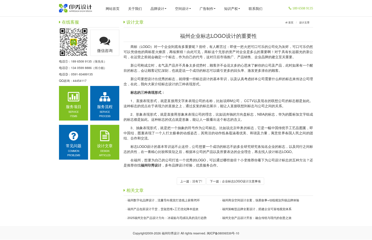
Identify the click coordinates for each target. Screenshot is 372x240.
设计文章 (304, 22)
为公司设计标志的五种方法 (285, 159)
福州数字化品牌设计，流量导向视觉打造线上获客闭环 (163, 200)
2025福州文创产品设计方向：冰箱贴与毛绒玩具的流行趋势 (167, 218)
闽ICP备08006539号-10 (223, 233)
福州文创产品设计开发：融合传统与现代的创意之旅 (256, 218)
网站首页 (112, 8)
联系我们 (255, 8)
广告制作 (206, 8)
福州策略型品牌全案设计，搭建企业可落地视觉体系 (256, 209)
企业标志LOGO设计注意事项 (241, 181)
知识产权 (231, 8)
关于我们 (135, 8)
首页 (290, 22)
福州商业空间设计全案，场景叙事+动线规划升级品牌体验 (260, 200)
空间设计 (182, 8)
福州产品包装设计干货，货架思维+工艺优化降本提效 (162, 209)
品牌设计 (157, 8)
